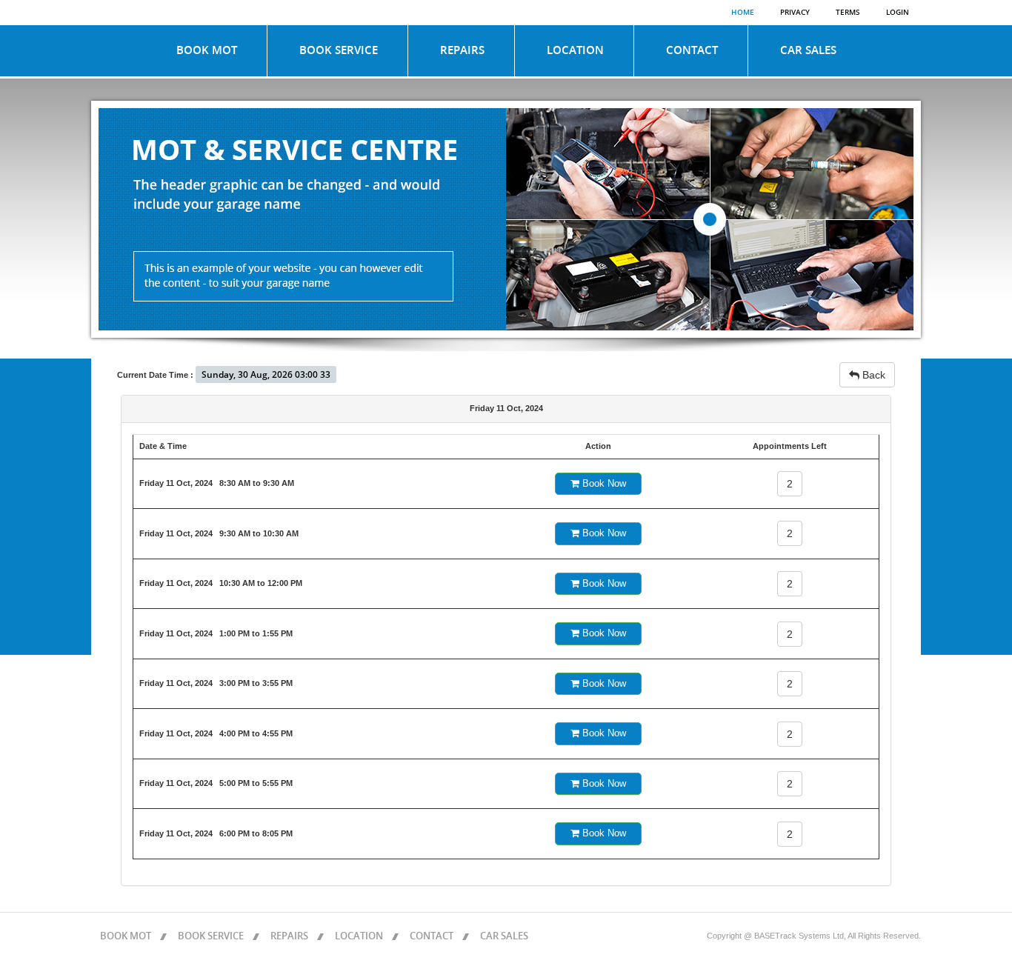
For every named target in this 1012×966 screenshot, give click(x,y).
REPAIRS (462, 50)
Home (742, 12)
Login (897, 12)
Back (872, 375)
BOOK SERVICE (338, 50)
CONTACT (692, 50)
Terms (848, 12)
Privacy (795, 12)
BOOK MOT (206, 50)
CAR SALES (808, 50)
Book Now (602, 483)
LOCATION (575, 50)
